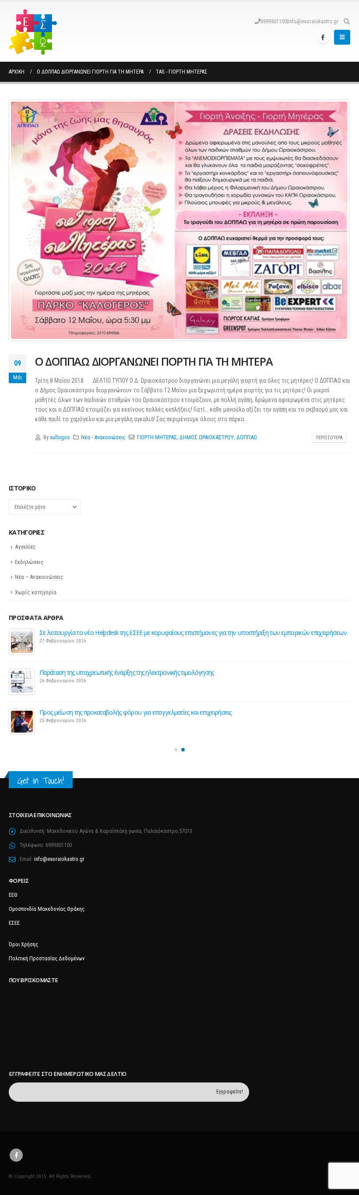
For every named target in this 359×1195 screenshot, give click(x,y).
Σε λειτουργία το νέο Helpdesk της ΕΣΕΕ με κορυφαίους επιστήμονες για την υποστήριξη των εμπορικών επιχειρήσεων (193, 632)
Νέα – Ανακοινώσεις (39, 577)
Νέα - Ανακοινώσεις (103, 437)
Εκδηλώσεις (29, 562)
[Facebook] (323, 37)
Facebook (16, 1155)
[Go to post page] (22, 642)
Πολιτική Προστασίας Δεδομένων (46, 958)
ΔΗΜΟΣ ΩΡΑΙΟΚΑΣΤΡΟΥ (207, 437)
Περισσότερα (329, 437)
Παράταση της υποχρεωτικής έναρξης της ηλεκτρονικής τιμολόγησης (126, 672)
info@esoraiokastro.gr (313, 21)
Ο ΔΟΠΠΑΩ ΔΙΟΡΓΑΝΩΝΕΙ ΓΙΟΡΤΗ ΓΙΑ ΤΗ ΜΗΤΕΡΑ (153, 361)
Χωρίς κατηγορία (35, 592)
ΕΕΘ (13, 895)
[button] (346, 21)
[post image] (179, 220)
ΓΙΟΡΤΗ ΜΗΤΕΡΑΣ (157, 437)
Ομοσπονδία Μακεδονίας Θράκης (46, 909)
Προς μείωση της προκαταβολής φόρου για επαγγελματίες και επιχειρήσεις (135, 712)
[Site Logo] (33, 32)
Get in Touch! (41, 780)
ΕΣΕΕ (14, 923)
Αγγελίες (25, 546)
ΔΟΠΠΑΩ (246, 437)
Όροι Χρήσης (23, 944)
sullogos (60, 437)
